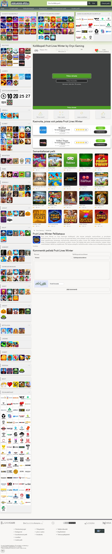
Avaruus (9, 83)
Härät (16, 135)
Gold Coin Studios (16, 471)
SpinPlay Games (16, 435)
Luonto (5, 71)
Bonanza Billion (33, 25)
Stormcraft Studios (3, 435)
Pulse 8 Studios (9, 447)
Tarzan (9, 259)
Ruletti (9, 57)
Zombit (22, 311)
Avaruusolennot (28, 311)
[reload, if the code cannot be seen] (41, 283)
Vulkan (22, 63)
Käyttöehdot (61, 532)
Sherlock (16, 194)
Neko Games (9, 459)
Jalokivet (16, 357)
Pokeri (28, 51)
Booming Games (78, 37)
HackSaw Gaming (28, 465)
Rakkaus (9, 384)
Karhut (3, 129)
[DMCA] (69, 523)
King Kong (16, 129)
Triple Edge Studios (16, 428)
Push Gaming (108, 19)
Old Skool (16, 453)
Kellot (22, 357)
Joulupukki (16, 213)
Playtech (78, 31)
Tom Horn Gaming (22, 428)
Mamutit (16, 141)
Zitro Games (22, 422)
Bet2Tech (28, 496)
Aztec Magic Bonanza (27, 25)
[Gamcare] (8, 523)
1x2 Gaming (3, 508)
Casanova (28, 194)
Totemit (9, 357)
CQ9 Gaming (3, 496)
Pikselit (28, 174)
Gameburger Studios (9, 478)
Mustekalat (16, 233)
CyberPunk (9, 371)
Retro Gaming (90, 19)
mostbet (17, 537)
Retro (47, 31)
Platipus (22, 447)
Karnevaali (53, 31)
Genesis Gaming (28, 471)
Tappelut (16, 116)
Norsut (9, 129)
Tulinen (3, 83)
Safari (3, 76)
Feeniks (16, 298)
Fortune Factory (3, 484)
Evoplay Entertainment (9, 490)
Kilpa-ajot (41, 31)
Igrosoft (90, 31)
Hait (3, 233)
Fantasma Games (28, 484)
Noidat (3, 298)
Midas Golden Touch (21, 25)
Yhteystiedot (40, 529)
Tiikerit (3, 141)
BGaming (96, 25)
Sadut (4, 286)
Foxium (28, 478)
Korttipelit (9, 51)
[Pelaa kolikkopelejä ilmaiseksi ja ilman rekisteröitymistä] (25, 3)
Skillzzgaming (16, 441)
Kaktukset (16, 83)
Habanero (16, 422)
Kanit (22, 129)
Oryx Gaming (9, 453)
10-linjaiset (9, 96)
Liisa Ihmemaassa (28, 252)
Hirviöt (4, 306)
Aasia (9, 161)
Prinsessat (28, 292)
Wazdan (96, 19)
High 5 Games (22, 465)
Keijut (22, 292)
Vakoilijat (9, 188)
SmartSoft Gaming (28, 435)
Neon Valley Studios (3, 459)
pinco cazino (40, 532)
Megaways (16, 63)
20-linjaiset (16, 96)
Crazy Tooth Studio (28, 490)
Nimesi (36, 254)
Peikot (22, 278)
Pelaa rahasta (71, 76)
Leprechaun (3, 278)
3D (41, 37)
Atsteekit (65, 25)
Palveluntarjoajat (20, 529)
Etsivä (16, 188)
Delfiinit (65, 19)
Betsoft (84, 31)
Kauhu (9, 311)
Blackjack (16, 51)
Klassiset (9, 63)
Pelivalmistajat (28, 9)
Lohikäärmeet (65, 31)
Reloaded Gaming (22, 441)
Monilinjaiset (9, 102)
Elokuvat (3, 174)
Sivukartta (39, 535)
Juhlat (4, 208)
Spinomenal (102, 31)
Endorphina (84, 19)
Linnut (22, 141)
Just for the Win (16, 465)
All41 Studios (16, 502)
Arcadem (9, 502)
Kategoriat (43, 9)
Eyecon (3, 490)
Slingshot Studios (9, 441)
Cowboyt (22, 188)
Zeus (9, 331)
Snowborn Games (22, 435)
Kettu (3, 135)
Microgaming (102, 19)
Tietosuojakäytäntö (63, 535)
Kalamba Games (9, 465)
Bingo (3, 57)
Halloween (28, 213)
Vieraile (100, 128)
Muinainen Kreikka (28, 161)
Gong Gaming (3, 471)
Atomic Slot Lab (3, 502)
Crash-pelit (14, 9)
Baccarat (22, 51)
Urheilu (5, 110)
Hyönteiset (22, 384)
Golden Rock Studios (9, 471)
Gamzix (3, 478)
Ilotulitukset (3, 220)
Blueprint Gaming (9, 496)
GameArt (16, 478)
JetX (3, 25)
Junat (16, 344)
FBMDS (22, 484)
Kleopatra (22, 259)
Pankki (59, 31)
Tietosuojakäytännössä (7, 548)
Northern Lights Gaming (28, 453)
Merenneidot (22, 233)
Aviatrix (3, 19)
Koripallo (9, 116)
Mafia (28, 188)
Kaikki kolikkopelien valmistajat (89, 14)
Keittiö (3, 384)
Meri (28, 76)
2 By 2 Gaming (90, 25)
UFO (3, 317)
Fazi (78, 25)
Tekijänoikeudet (62, 529)
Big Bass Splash (21, 31)
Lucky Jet (9, 25)
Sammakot (71, 19)
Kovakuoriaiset (47, 37)
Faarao (47, 25)
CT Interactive (22, 490)
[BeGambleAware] (33, 523)
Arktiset (22, 76)
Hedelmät (53, 25)
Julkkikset (9, 174)
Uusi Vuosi (22, 213)
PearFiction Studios (3, 453)
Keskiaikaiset (28, 384)
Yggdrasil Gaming (90, 37)
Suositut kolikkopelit (10, 14)
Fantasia (16, 292)
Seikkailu (5, 182)
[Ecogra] (89, 523)
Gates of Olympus (27, 19)
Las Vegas (9, 220)
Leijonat (53, 19)
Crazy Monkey (3, 37)
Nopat (28, 357)
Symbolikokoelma (3, 63)
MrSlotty (16, 459)
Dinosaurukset (9, 147)
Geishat (28, 278)
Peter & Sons (28, 447)
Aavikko (16, 76)
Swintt (28, 428)
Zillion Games (28, 422)
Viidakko (9, 76)
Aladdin (3, 259)
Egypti (16, 161)
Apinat (47, 19)
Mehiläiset (16, 384)
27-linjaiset (28, 96)
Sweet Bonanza (21, 19)
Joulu (9, 213)
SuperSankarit (3, 371)
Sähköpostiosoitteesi (80, 254)
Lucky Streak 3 (9, 19)
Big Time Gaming (22, 496)
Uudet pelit (76, 9)
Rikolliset (3, 194)
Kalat (4, 227)
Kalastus (41, 25)
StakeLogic (9, 435)
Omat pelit (106, 3)
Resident (9, 37)
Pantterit (28, 135)
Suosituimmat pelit (59, 9)
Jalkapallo (3, 116)
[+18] (53, 523)
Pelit (2, 9)
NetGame (108, 25)
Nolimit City (84, 25)
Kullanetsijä (22, 194)
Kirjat (71, 25)
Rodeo (3, 200)
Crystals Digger (9, 31)
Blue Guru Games (16, 496)
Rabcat (3, 447)
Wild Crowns (27, 31)
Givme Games (22, 471)
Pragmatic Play (78, 19)
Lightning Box (3, 465)
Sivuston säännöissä (20, 548)
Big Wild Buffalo (3, 31)
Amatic (102, 25)
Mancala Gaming (28, 459)
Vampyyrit (16, 311)
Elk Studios (16, 490)
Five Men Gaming (9, 484)
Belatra (108, 31)
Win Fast (3, 428)
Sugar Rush (33, 19)
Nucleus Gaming (22, 453)
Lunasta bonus (100, 132)
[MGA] (107, 523)
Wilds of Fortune (15, 37)
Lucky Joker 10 (15, 25)
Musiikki (16, 174)
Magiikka (53, 37)
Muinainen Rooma (3, 161)
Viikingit (9, 278)
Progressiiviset (22, 57)
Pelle (16, 278)
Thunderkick (96, 31)
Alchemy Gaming (22, 502)
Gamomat (84, 37)
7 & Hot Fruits (33, 31)
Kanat (3, 147)
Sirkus (9, 200)
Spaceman (15, 19)
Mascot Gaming (22, 459)
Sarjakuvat (22, 174)
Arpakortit (16, 57)
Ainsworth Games (28, 502)
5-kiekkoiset (3, 96)
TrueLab (9, 428)
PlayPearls (16, 447)
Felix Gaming (16, 484)
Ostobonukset (28, 57)
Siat (59, 19)
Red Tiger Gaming (28, 441)
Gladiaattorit (71, 31)
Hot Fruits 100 (15, 31)
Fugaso (22, 478)
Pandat (28, 129)
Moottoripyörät (9, 344)
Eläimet (5, 124)
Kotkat (28, 141)
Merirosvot (59, 25)
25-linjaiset (22, 96)
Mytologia (6, 325)
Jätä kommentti (71, 289)
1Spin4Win (9, 422)
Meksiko (22, 161)
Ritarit (9, 194)
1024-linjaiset (3, 102)
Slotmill (3, 441)
